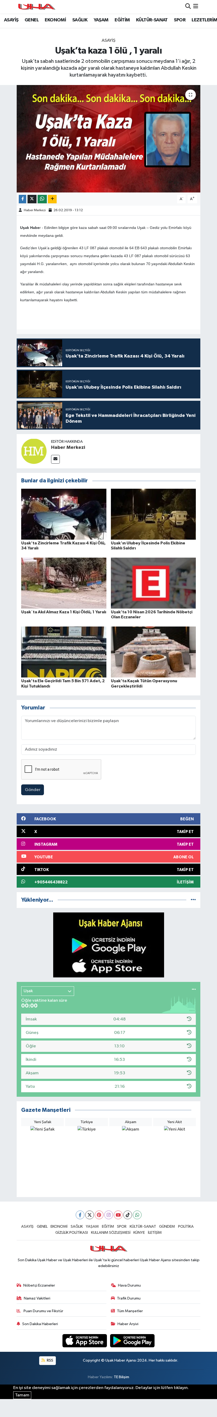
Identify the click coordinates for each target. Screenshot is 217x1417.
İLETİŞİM (155, 1233)
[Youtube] (118, 1215)
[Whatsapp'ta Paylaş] (42, 199)
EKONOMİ (55, 20)
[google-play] (132, 1340)
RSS (49, 1360)
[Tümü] (193, 900)
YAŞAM (101, 20)
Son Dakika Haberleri (40, 1324)
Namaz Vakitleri (37, 1298)
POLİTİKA (186, 1226)
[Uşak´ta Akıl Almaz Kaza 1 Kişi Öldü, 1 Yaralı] (63, 583)
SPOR (180, 20)
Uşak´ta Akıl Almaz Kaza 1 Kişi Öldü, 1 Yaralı (63, 612)
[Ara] (188, 6)
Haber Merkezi (35, 210)
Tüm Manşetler (130, 1311)
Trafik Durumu (129, 1298)
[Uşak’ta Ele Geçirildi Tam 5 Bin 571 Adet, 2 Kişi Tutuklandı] (63, 652)
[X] (89, 1215)
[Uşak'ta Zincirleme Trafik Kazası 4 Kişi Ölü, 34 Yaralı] (63, 514)
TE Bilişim (121, 1377)
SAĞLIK (79, 20)
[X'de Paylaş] (32, 199)
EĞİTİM (122, 20)
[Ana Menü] (195, 6)
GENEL (32, 20)
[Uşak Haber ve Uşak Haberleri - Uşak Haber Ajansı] (36, 6)
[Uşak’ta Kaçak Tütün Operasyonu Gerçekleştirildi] (153, 652)
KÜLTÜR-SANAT (152, 20)
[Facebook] (80, 1215)
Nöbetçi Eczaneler (39, 1285)
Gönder (32, 790)
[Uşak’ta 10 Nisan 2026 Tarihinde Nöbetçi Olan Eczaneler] (153, 583)
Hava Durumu (129, 1285)
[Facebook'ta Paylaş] (22, 199)
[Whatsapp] (137, 1215)
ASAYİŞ (11, 20)
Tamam (22, 1395)
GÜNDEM (167, 1226)
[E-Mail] (55, 459)
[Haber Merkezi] (34, 451)
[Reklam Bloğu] (108, 945)
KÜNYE (139, 1233)
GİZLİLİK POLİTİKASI (71, 1233)
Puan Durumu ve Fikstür (43, 1311)
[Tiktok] (127, 1215)
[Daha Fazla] (52, 199)
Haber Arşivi (127, 1324)
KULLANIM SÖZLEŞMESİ (110, 1233)
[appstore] (85, 1340)
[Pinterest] (99, 1215)
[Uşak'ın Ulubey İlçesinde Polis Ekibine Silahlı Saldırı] (153, 514)
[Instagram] (108, 1215)
